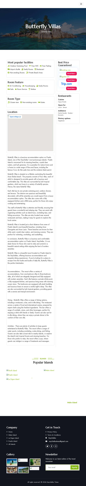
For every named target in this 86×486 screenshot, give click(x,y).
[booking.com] (65, 70)
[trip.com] (66, 84)
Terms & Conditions (54, 435)
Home (37, 32)
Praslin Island (12, 441)
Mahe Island (12, 435)
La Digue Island (13, 438)
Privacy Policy (52, 432)
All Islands (11, 444)
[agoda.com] (64, 76)
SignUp (74, 467)
